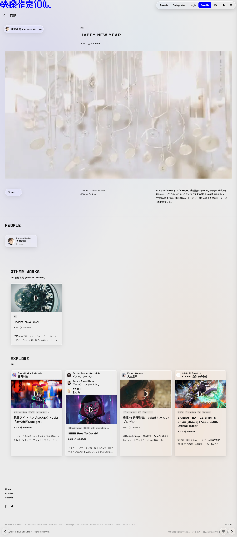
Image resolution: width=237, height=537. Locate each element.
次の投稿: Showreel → (5, 531)
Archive (9, 493)
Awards (164, 5)
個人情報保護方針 (211, 532)
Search (9, 497)
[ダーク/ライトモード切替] (224, 5)
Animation (53, 525)
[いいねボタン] (223, 531)
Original (118, 525)
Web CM (126, 525)
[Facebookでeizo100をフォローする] (5, 507)
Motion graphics (72, 525)
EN (215, 5)
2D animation (30, 525)
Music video (42, 525)
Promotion (94, 525)
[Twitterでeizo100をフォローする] (11, 506)
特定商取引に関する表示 (179, 532)
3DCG (61, 525)
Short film (109, 525)
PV (133, 525)
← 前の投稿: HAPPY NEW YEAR (231, 531)
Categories (179, 5)
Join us (205, 5)
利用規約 (196, 532)
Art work (84, 525)
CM (101, 525)
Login (193, 5)
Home (8, 489)
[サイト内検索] (231, 5)
